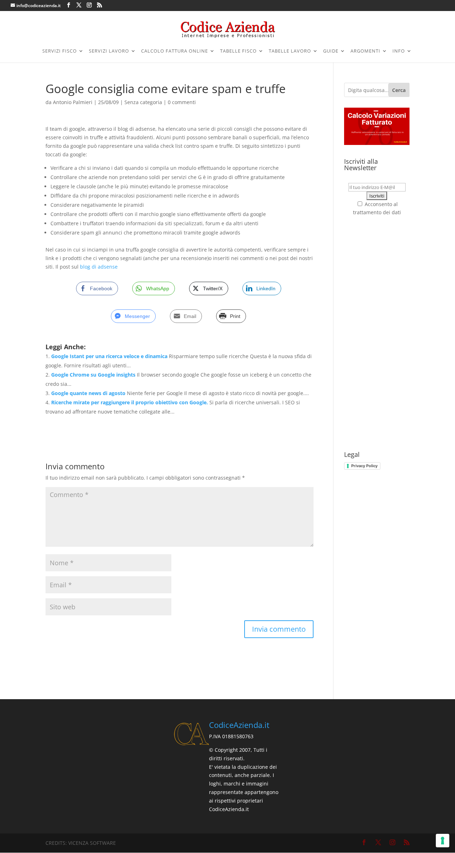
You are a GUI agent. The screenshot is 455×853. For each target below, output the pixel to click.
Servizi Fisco (59, 51)
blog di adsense (99, 266)
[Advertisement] (377, 334)
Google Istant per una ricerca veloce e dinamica (109, 356)
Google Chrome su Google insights (93, 374)
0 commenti (182, 102)
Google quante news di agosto (88, 393)
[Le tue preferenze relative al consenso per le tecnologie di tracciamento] (442, 840)
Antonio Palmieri (72, 102)
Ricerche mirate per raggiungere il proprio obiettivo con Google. (129, 402)
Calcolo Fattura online (174, 51)
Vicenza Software (92, 842)
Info (398, 51)
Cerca (399, 90)
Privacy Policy (364, 465)
